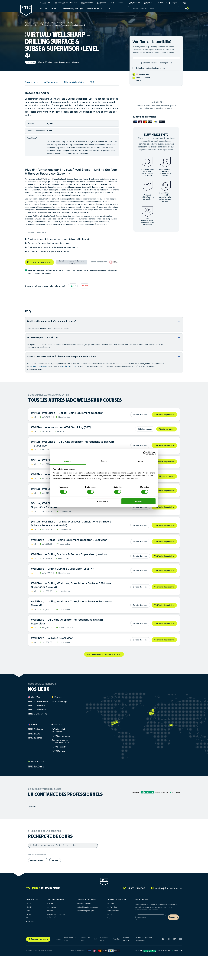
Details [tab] (104, 461)
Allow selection (103, 501)
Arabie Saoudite (113, 911)
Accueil (43, 9)
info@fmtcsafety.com (39, 366)
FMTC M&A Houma (36, 706)
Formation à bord (94, 9)
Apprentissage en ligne (73, 9)
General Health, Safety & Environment (56, 915)
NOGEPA (29, 907)
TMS (108, 9)
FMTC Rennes (34, 733)
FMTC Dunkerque (35, 729)
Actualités (121, 3)
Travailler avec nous (134, 2)
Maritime (50, 911)
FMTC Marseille (35, 737)
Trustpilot (32, 806)
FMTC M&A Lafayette (37, 714)
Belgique (110, 918)
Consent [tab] (68, 461)
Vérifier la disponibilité (164, 414)
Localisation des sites (87, 2)
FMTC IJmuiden (58, 751)
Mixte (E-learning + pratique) (87, 907)
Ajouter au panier (166, 429)
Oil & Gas (50, 903)
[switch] (90, 492)
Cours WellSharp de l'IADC (62, 23)
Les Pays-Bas (112, 907)
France (109, 914)
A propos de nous (101, 2)
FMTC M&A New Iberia (38, 701)
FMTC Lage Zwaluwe (61, 736)
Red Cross (30, 921)
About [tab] (140, 461)
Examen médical (126, 939)
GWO (28, 911)
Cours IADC (44, 23)
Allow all (138, 501)
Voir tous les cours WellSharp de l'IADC (104, 654)
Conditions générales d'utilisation (144, 939)
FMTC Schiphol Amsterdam (58, 730)
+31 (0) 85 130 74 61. (69, 366)
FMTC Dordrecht (59, 747)
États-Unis (110, 903)
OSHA (28, 918)
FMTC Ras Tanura (36, 766)
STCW (28, 914)
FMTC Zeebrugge (59, 701)
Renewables (51, 907)
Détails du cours (140, 414)
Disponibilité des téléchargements (157, 63)
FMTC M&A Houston (37, 710)
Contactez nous (148, 2)
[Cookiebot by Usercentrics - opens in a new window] (145, 453)
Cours (53, 9)
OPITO (28, 903)
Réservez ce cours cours (39, 262)
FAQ (112, 3)
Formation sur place (84, 903)
